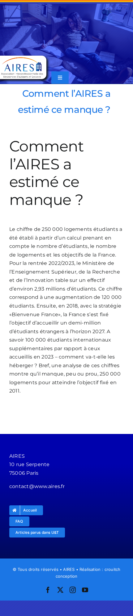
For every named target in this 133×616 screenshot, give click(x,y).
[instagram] (73, 590)
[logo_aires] (22, 58)
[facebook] (48, 590)
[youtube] (85, 590)
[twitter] (60, 590)
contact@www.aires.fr (37, 486)
